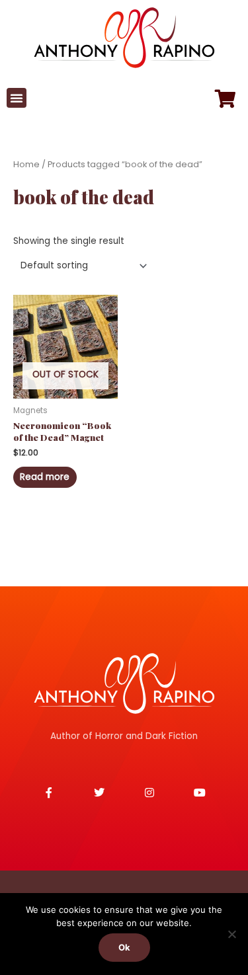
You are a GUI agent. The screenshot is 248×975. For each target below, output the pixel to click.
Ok (124, 947)
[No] (231, 934)
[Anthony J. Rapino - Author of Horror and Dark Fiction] (124, 683)
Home (26, 164)
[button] (16, 98)
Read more (44, 477)
